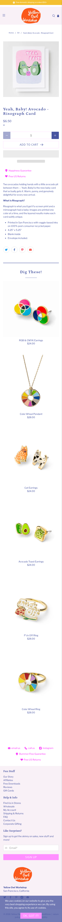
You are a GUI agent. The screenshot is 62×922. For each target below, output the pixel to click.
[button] (31, 154)
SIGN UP (31, 857)
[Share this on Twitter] (6, 250)
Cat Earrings (31, 487)
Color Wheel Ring (31, 709)
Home (11, 33)
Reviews (7, 787)
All (18, 33)
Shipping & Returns (13, 813)
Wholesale (9, 806)
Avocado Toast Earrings (31, 561)
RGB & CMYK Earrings (31, 340)
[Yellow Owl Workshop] (31, 16)
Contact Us (9, 820)
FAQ (5, 816)
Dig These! (31, 272)
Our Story (8, 776)
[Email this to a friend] (30, 250)
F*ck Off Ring (31, 635)
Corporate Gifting (12, 823)
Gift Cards (8, 790)
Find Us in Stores (12, 803)
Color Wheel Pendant (31, 414)
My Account (9, 809)
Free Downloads (11, 783)
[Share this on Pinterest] (22, 250)
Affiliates (8, 780)
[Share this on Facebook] (14, 250)
